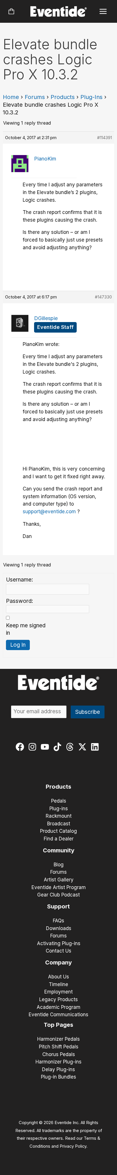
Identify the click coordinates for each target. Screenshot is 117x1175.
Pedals (58, 801)
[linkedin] (96, 747)
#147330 (103, 297)
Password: (19, 601)
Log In (18, 645)
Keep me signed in (25, 629)
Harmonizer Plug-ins (58, 1062)
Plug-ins (58, 808)
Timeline (58, 984)
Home (11, 97)
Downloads (58, 928)
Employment (58, 992)
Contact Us (58, 951)
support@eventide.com (49, 511)
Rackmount (59, 816)
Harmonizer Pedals (58, 1039)
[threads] (71, 747)
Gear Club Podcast (58, 895)
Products (63, 97)
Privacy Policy (73, 1146)
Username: (19, 579)
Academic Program (58, 1007)
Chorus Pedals (58, 1054)
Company (58, 962)
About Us (58, 977)
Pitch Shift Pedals (58, 1047)
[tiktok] (58, 747)
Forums (35, 97)
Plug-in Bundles (58, 1077)
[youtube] (46, 747)
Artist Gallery (59, 880)
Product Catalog (58, 831)
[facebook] (21, 747)
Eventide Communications (58, 1014)
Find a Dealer (59, 839)
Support (58, 906)
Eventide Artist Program (59, 887)
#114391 (104, 137)
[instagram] (33, 747)
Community (58, 850)
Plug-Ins (91, 97)
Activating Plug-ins (58, 943)
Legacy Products (58, 999)
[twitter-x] (83, 747)
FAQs (58, 920)
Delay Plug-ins (58, 1069)
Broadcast (58, 823)
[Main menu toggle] (103, 11)
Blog (59, 864)
